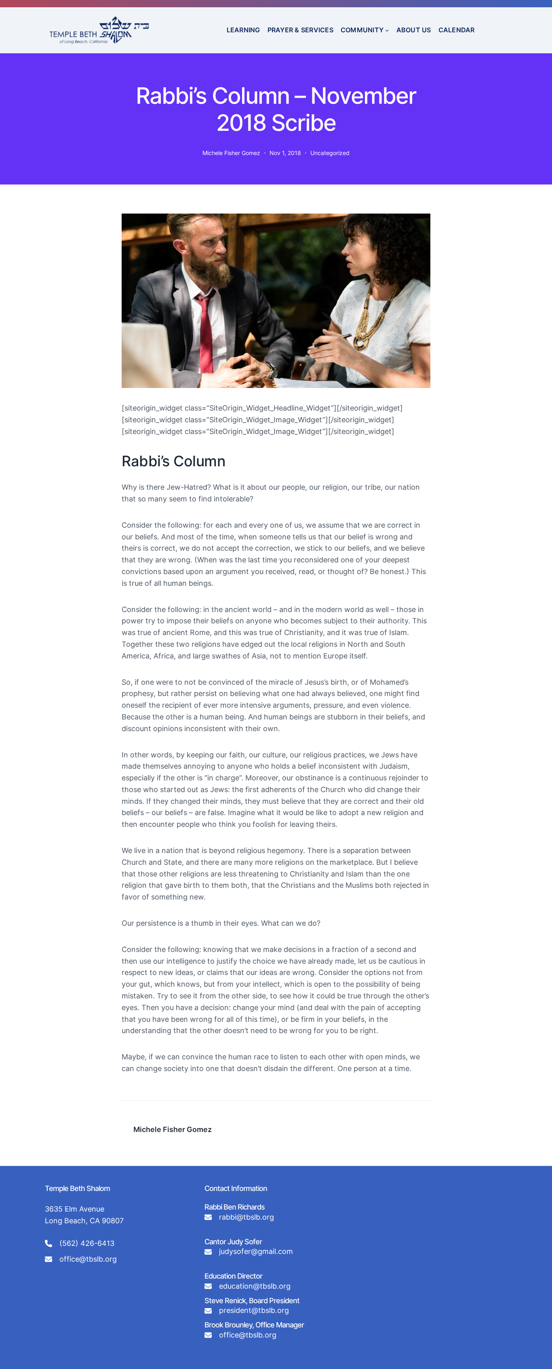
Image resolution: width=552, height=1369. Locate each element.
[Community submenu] (387, 30)
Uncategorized (330, 152)
